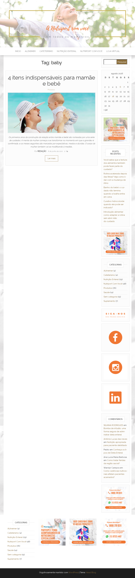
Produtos (51, 90)
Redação (42, 151)
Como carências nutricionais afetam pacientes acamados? (115, 474)
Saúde (107, 292)
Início (18, 51)
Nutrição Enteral (66, 51)
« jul (105, 110)
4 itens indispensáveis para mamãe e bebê (51, 80)
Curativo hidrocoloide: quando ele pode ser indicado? (114, 204)
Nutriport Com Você (91, 51)
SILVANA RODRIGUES (113, 425)
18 (113, 96)
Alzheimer (30, 51)
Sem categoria (110, 297)
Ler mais (51, 158)
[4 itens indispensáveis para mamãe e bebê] (51, 112)
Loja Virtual (113, 51)
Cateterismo (46, 51)
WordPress (73, 572)
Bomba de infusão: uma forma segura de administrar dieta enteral (115, 431)
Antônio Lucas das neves (115, 439)
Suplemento (109, 301)
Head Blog (91, 572)
